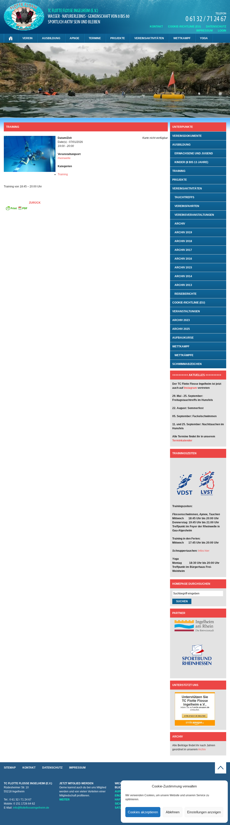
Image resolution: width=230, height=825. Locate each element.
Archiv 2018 (183, 241)
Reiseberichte (186, 293)
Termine (95, 38)
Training (63, 174)
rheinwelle (64, 158)
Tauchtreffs (184, 197)
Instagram (190, 387)
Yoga (204, 38)
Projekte (117, 38)
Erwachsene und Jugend (194, 153)
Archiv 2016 (183, 258)
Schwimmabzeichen (187, 364)
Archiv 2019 (183, 232)
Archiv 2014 (183, 276)
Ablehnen (172, 812)
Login (222, 30)
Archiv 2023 (181, 320)
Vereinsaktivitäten (149, 38)
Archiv (180, 223)
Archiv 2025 (181, 328)
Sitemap (10, 767)
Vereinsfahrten (187, 206)
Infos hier (203, 550)
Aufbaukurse (183, 337)
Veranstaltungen (186, 311)
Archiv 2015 (183, 267)
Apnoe (74, 38)
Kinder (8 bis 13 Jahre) (191, 162)
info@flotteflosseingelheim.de (31, 807)
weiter (64, 799)
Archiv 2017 (183, 250)
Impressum (204, 30)
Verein (27, 38)
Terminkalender (182, 440)
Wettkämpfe (184, 355)
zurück (35, 202)
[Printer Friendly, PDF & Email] (16, 208)
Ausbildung (51, 38)
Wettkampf (181, 38)
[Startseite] (11, 38)
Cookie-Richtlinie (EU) (184, 26)
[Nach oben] (220, 772)
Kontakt (156, 26)
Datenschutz (216, 26)
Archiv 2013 (183, 285)
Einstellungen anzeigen (204, 812)
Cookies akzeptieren (143, 812)
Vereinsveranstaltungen (194, 214)
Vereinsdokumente (187, 135)
